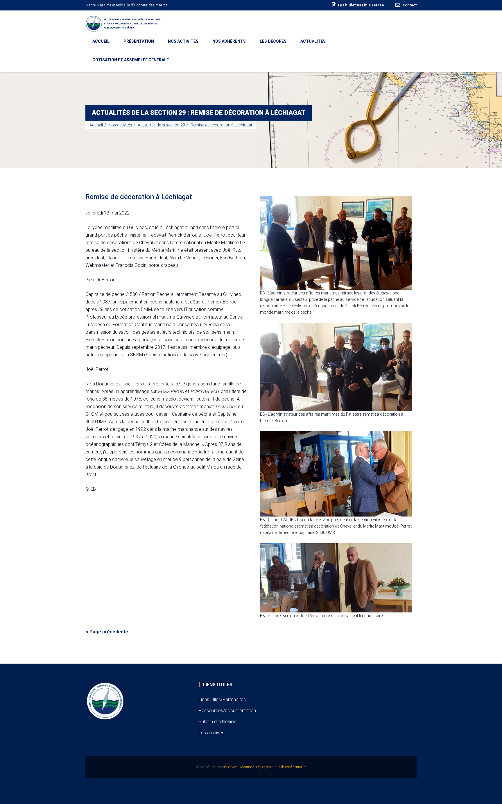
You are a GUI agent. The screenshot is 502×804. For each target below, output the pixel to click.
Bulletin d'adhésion (217, 721)
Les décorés (273, 41)
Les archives (211, 732)
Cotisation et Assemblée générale (130, 60)
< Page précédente (107, 632)
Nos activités (183, 41)
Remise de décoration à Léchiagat (221, 125)
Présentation (138, 41)
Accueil (101, 41)
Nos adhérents (229, 41)
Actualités (313, 41)
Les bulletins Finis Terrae (361, 5)
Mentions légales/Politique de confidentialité (273, 767)
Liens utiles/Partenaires (222, 699)
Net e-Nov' (230, 767)
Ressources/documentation (227, 710)
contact (409, 5)
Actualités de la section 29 (161, 125)
